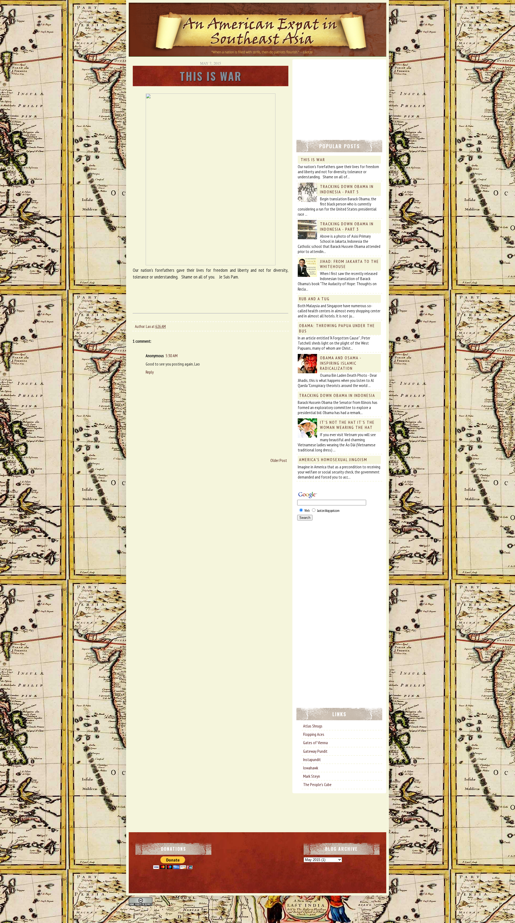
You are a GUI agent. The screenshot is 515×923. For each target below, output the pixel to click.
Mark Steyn (311, 776)
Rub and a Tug (314, 298)
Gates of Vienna (315, 742)
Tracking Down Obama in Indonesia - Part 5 (347, 189)
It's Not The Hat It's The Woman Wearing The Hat (347, 424)
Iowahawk (310, 767)
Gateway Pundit (315, 751)
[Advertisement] (336, 97)
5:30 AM (171, 355)
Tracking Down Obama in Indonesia (337, 395)
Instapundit (312, 759)
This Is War (313, 159)
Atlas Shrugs (312, 726)
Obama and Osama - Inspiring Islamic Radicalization (340, 363)
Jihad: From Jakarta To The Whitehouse (349, 264)
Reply (150, 372)
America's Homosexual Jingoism (333, 459)
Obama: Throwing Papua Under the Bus (337, 328)
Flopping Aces (313, 734)
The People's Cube (317, 784)
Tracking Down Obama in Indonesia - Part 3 (347, 226)
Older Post (278, 460)
